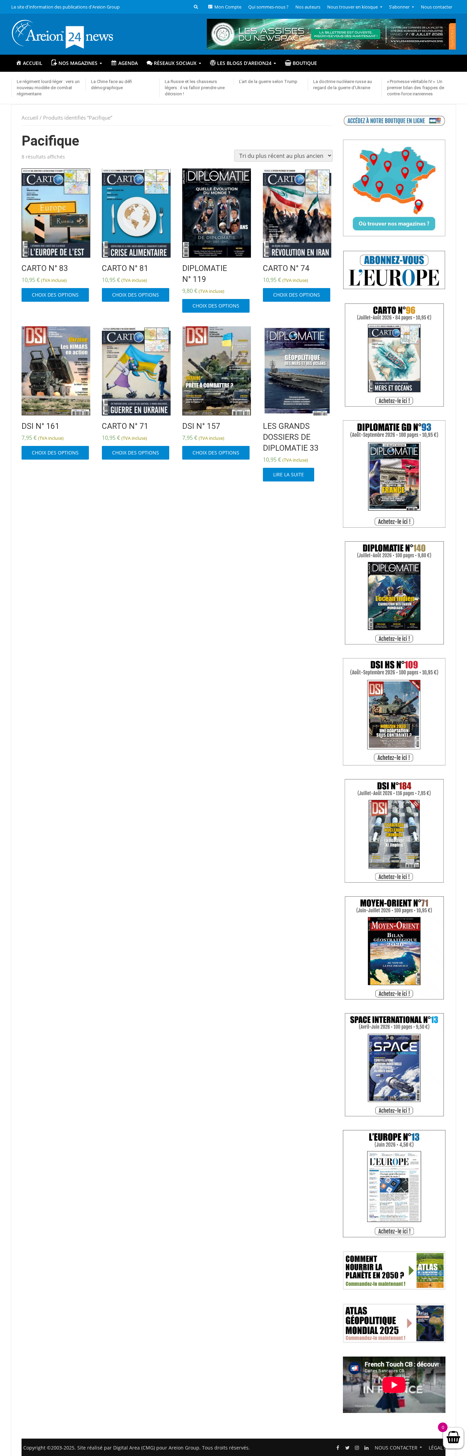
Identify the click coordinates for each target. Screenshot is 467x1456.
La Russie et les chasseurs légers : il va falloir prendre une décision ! (195, 87)
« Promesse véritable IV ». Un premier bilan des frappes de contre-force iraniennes (415, 87)
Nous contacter (436, 7)
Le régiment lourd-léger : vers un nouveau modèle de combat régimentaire (48, 87)
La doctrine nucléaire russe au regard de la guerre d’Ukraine (342, 84)
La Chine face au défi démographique (111, 84)
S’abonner (399, 7)
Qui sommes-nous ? (268, 7)
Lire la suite (288, 474)
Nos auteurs (307, 7)
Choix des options (55, 294)
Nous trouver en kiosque (352, 7)
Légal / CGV (442, 1447)
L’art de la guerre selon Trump (268, 81)
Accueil (30, 117)
